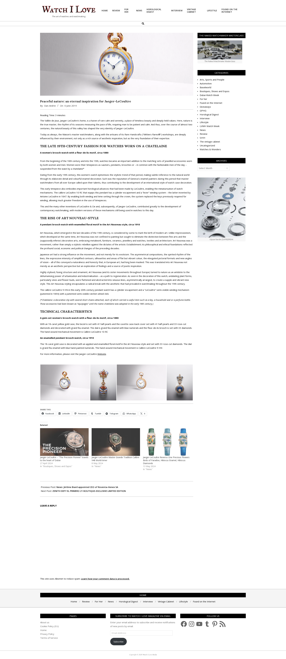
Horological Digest (209, 114)
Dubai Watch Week (209, 95)
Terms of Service (49, 637)
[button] (65, 382)
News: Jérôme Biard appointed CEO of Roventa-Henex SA (87, 487)
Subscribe (118, 641)
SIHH (202, 137)
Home (43, 630)
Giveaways (205, 106)
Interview (205, 118)
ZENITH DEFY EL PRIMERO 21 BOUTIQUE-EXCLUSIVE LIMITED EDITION (89, 490)
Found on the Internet (211, 102)
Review (203, 133)
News (203, 129)
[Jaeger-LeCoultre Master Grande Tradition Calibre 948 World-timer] (116, 442)
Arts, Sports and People (212, 79)
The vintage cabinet (210, 141)
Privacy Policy (47, 633)
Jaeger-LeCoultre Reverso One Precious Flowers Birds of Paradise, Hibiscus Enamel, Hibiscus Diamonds (166, 460)
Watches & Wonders (210, 149)
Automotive (206, 83)
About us (44, 622)
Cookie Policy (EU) (49, 626)
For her (203, 98)
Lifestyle (204, 122)
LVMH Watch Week (209, 126)
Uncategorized (207, 145)
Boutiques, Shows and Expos (214, 91)
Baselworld (205, 87)
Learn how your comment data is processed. (105, 578)
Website (101, 353)
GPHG (203, 110)
